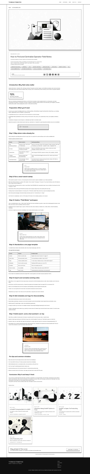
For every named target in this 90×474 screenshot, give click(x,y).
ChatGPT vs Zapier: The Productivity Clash (68, 409)
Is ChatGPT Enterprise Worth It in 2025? (20, 409)
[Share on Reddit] (44, 74)
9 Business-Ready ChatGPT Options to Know (44, 409)
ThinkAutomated (15, 2)
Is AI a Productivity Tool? (16, 439)
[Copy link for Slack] (58, 74)
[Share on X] (47, 74)
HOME (60, 2)
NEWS (70, 2)
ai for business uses (16, 7)
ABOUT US (74, 2)
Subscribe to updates (73, 449)
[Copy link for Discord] (56, 74)
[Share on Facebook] (53, 74)
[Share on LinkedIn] (50, 74)
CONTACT (79, 2)
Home (10, 7)
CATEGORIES (65, 2)
